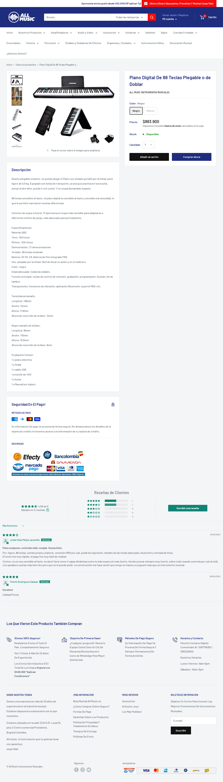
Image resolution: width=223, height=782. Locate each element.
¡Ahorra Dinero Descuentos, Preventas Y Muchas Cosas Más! (181, 3)
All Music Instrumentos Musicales (149, 92)
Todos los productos (26, 64)
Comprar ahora (191, 156)
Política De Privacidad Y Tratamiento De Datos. (86, 724)
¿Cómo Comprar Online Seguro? (91, 706)
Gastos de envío (172, 125)
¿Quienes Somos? (17, 53)
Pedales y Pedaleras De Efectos (83, 42)
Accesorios (109, 32)
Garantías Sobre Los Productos (91, 717)
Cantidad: (135, 144)
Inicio (10, 32)
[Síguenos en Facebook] (76, 769)
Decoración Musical (181, 42)
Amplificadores (59, 32)
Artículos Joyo (130, 706)
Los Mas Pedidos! (132, 711)
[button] (93, 501)
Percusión (50, 42)
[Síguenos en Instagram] (82, 769)
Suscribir (181, 730)
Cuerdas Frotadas (183, 32)
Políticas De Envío (83, 736)
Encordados (13, 42)
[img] (10, 534)
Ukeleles (150, 32)
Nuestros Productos (30, 32)
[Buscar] (152, 17)
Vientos (30, 42)
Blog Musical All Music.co (87, 701)
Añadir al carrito (149, 156)
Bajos (164, 32)
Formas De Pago (82, 711)
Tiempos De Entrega (84, 731)
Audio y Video (86, 32)
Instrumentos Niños (152, 42)
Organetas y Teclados (119, 42)
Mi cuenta (168, 18)
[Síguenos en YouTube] (89, 769)
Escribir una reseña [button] (188, 508)
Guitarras (130, 32)
